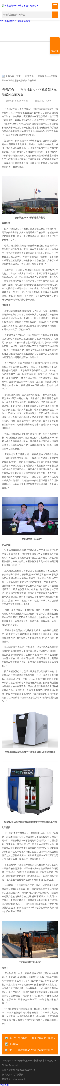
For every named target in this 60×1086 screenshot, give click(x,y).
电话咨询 (54, 51)
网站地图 (4, 1085)
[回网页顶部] (54, 40)
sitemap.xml (19, 1079)
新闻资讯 (29, 76)
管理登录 (6, 1079)
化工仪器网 (18, 1074)
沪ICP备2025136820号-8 (22, 1070)
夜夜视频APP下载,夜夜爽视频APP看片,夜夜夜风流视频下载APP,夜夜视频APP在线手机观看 (28, 19)
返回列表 (14, 1044)
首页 (18, 76)
